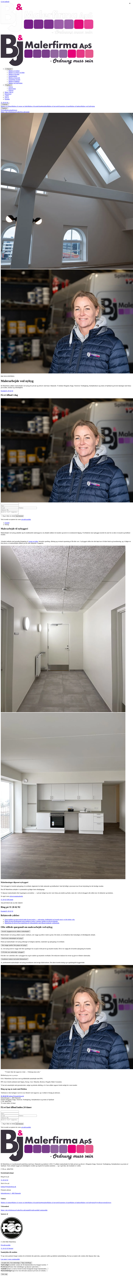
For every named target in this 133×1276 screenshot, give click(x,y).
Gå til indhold (5, 1)
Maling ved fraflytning (15, 83)
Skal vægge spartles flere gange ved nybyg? (14, 945)
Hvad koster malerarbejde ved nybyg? (12, 938)
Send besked (19, 516)
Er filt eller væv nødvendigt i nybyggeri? (13, 952)
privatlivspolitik (26, 519)
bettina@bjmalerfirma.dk (16, 1096)
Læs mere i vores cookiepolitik (10, 1259)
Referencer (8, 94)
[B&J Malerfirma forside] (47, 1161)
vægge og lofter (33, 541)
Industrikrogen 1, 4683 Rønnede (11, 1193)
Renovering (12, 88)
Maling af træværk (14, 78)
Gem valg (4, 1274)
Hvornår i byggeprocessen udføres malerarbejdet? (16, 931)
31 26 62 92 (4, 102)
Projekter (8, 85)
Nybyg (11, 87)
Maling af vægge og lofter (17, 72)
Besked (10, 1248)
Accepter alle (5, 1263)
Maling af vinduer (14, 71)
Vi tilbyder (8, 69)
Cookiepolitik (43, 1210)
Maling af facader (14, 74)
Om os (7, 97)
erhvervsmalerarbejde (16, 896)
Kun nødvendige (15, 1263)
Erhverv (11, 90)
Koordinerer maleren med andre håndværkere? (15, 959)
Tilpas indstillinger (26, 1263)
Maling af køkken (14, 81)
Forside (7, 523)
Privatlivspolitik (34, 1210)
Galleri (7, 96)
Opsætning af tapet (14, 79)
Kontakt (7, 99)
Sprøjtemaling (13, 76)
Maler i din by (9, 92)
